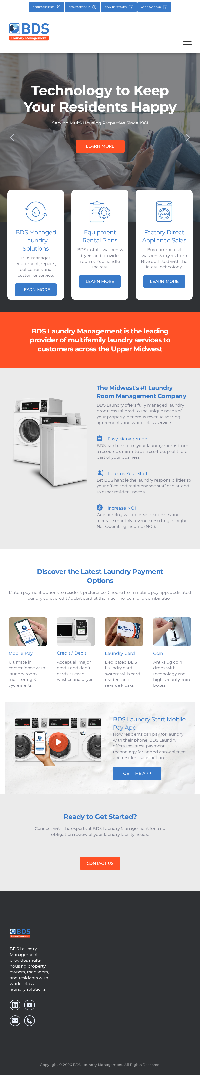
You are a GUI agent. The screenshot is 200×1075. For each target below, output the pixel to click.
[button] (187, 42)
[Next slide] (187, 138)
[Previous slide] (12, 138)
